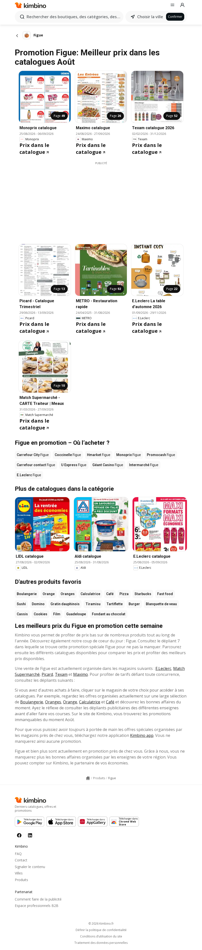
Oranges (68, 594)
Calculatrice (90, 594)
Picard (47, 674)
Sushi (21, 604)
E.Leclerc (163, 668)
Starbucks (143, 594)
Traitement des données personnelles (101, 943)
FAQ (18, 853)
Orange (49, 594)
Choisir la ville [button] (150, 16)
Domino (38, 604)
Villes (19, 873)
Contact (21, 860)
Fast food (165, 594)
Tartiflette (114, 604)
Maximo (80, 674)
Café (110, 594)
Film (56, 614)
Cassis (22, 614)
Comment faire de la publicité (38, 899)
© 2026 (101, 923)
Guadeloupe (76, 614)
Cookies (40, 614)
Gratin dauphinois (65, 604)
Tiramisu (93, 604)
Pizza (124, 594)
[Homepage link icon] (88, 778)
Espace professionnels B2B (36, 905)
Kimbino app (141, 735)
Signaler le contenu (30, 866)
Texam (61, 674)
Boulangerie (27, 594)
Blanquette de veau (161, 604)
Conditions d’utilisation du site (101, 936)
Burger (134, 604)
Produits (21, 879)
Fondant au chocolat (108, 614)
